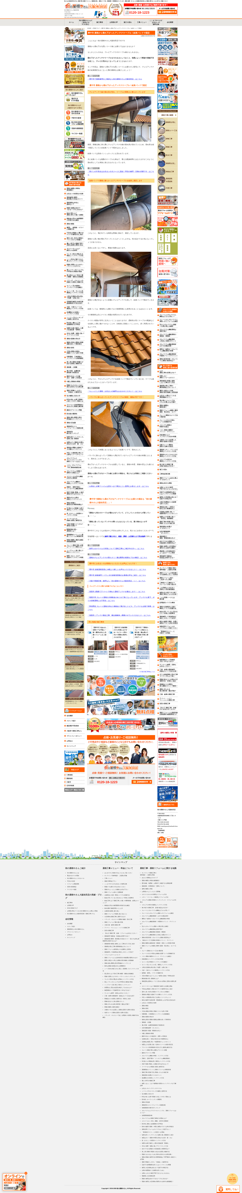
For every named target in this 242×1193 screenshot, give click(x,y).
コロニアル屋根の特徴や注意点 (166, 425)
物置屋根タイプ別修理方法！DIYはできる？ (167, 660)
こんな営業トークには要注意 (167, 598)
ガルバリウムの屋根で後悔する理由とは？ (74, 472)
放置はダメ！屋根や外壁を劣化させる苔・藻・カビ (157, 1137)
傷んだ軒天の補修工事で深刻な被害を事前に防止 (75, 244)
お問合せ (70, 741)
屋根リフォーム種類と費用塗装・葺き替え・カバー (169, 411)
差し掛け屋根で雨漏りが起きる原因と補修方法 (156, 1151)
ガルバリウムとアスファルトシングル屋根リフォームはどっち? (75, 459)
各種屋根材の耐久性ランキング (151, 1107)
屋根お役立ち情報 (166, 483)
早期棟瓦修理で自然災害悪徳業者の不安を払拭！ (75, 302)
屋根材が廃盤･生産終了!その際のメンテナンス (75, 448)
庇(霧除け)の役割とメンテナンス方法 (73, 313)
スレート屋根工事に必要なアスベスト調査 (154, 1050)
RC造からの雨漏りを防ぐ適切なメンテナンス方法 (75, 509)
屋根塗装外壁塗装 (169, 180)
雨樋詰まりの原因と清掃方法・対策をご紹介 (117, 998)
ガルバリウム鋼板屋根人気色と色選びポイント (168, 340)
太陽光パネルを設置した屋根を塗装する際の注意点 (119, 1009)
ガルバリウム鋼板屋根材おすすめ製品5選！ (168, 345)
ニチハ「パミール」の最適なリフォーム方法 (155, 897)
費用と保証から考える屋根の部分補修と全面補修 (119, 960)
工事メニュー (142, 22)
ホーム (71, 22)
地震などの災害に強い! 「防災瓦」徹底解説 (167, 517)
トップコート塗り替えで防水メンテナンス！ (75, 551)
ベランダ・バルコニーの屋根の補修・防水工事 (118, 919)
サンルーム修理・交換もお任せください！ (168, 665)
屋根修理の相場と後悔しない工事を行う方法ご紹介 (119, 943)
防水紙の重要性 (72, 414)
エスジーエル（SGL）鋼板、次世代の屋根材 (155, 1121)
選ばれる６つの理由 (73, 875)
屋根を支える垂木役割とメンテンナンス (74, 498)
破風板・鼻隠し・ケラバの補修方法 (152, 973)
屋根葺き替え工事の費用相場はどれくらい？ (168, 386)
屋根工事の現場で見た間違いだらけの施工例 (167, 522)
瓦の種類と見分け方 (73, 396)
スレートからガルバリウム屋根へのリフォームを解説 (169, 320)
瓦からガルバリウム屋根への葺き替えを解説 (168, 325)
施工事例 (99, 22)
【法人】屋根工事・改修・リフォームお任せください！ (121, 933)
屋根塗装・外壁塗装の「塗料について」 (154, 886)
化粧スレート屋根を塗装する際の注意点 (166, 445)
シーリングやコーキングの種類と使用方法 (75, 318)
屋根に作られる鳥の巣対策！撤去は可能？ (117, 1004)
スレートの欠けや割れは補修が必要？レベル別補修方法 (158, 953)
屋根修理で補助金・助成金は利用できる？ (167, 556)
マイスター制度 (71, 889)
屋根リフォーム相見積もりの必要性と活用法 (117, 949)
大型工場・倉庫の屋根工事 (112, 925)
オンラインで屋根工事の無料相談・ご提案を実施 (168, 568)
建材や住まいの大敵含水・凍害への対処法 (74, 377)
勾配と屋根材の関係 (73, 381)
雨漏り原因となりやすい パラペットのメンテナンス (119, 976)
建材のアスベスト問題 (74, 410)
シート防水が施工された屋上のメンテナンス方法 (75, 260)
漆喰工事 (169, 139)
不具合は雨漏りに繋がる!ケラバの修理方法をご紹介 (157, 989)
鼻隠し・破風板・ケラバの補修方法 (75, 228)
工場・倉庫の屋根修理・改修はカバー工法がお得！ (169, 670)
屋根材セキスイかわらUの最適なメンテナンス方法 (168, 455)
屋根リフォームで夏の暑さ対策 (113, 922)
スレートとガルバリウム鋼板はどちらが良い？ (168, 315)
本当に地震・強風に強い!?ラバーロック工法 (155, 1146)
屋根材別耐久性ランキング (73, 432)
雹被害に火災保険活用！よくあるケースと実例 (168, 552)
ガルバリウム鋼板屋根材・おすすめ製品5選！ (155, 916)
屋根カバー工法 (171, 130)
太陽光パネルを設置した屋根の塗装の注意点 (168, 440)
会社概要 (170, 22)
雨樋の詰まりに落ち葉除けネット (114, 1001)
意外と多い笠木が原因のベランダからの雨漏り (75, 238)
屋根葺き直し (171, 163)
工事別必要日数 (165, 474)
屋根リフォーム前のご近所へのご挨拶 (166, 578)
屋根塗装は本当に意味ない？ (73, 203)
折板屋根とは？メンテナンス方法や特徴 (168, 435)
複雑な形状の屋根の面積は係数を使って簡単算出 (156, 1019)
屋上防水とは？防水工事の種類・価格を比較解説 (75, 276)
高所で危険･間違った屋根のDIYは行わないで (155, 1064)
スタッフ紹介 (71, 721)
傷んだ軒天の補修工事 (148, 1080)
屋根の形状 (70, 347)
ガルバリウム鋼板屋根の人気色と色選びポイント (156, 934)
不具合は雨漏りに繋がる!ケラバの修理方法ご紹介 (75, 233)
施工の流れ (128, 22)
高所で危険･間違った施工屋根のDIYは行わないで (75, 493)
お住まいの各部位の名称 (75, 193)
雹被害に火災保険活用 (148, 1176)
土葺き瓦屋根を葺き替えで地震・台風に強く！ (75, 297)
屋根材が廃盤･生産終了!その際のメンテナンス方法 (157, 994)
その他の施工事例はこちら (147, 671)
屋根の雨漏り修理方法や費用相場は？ (75, 503)
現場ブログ (96, 28)
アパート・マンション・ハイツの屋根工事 (117, 927)
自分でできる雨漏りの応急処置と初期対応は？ (168, 542)
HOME (89, 28)
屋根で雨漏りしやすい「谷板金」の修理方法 (74, 391)
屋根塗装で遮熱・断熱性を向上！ (152, 1030)
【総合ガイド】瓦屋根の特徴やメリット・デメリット (158, 940)
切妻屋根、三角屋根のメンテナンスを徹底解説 (75, 357)
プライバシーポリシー (74, 736)
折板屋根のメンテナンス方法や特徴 (152, 959)
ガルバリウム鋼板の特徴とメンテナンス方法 (75, 482)
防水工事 (169, 155)
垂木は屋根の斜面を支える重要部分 (115, 966)
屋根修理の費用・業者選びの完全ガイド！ (75, 198)
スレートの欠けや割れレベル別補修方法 (167, 421)
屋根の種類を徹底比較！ (164, 406)
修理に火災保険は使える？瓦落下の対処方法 (169, 498)
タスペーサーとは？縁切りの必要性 (73, 249)
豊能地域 (69, 778)
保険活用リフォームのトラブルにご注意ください (169, 627)
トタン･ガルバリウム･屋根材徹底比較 (74, 466)
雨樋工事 (169, 147)
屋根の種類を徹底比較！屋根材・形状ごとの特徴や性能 (158, 943)
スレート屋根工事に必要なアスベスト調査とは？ (75, 546)
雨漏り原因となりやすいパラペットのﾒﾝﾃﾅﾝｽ (75, 265)
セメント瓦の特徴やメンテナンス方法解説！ (75, 286)
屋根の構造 (70, 224)
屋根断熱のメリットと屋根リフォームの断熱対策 (75, 535)
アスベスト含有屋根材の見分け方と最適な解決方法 (157, 1047)
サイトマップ (71, 746)
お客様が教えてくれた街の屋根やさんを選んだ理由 (82, 911)
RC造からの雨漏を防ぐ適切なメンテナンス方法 (156, 1061)
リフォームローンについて (112, 955)
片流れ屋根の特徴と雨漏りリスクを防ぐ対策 (75, 352)
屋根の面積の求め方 (73, 338)
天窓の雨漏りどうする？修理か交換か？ (75, 524)
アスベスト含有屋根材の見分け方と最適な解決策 (75, 405)
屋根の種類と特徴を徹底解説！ (73, 189)
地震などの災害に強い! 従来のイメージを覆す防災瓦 (157, 1044)
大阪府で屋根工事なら (74, 731)
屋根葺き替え (171, 122)
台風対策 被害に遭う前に (111, 911)
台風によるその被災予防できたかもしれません (169, 488)
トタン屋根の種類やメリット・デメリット (167, 430)
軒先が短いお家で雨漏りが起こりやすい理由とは (75, 400)
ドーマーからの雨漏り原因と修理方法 (74, 519)
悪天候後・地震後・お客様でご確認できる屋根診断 (157, 883)
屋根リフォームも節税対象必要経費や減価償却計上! (169, 713)
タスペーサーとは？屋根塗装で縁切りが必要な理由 (157, 986)
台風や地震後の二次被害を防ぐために (168, 502)
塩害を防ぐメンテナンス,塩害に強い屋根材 (75, 437)
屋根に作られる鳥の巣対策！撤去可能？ (168, 690)
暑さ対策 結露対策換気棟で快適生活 (73, 371)
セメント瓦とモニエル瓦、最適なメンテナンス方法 (157, 964)
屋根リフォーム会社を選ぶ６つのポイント (169, 478)
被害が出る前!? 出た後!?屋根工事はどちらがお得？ (169, 593)
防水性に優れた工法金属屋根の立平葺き (73, 323)
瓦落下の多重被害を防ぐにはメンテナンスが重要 (168, 493)
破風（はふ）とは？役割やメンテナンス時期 (75, 556)
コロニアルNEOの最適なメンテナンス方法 (168, 460)
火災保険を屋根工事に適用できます (115, 916)
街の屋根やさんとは (73, 873)
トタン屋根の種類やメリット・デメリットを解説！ (157, 956)
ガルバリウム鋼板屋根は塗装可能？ (168, 330)
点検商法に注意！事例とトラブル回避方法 (117, 895)
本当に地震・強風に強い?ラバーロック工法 (75, 334)
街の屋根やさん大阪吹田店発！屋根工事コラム (81, 913)
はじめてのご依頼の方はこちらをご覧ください (118, 873)
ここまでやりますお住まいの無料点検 (156, 22)
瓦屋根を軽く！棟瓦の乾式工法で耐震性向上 (155, 1039)
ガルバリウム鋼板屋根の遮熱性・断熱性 (168, 335)
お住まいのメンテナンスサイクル (152, 1088)
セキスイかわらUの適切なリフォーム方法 (154, 894)
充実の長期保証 (71, 886)
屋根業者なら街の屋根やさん (75, 929)
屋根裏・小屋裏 (72, 367)
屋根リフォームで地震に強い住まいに (115, 914)
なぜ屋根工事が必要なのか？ (168, 371)
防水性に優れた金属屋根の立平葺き (152, 1124)
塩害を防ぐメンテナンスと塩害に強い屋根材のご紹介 (158, 1135)
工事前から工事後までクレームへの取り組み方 (168, 583)
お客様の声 (114, 22)
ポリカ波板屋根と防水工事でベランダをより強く (169, 675)
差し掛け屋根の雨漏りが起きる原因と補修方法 (75, 362)
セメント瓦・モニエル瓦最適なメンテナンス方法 (75, 291)
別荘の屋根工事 (165, 703)
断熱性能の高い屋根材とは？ (72, 530)
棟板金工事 (170, 172)
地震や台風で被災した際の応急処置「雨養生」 (75, 328)
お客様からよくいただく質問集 (151, 891)
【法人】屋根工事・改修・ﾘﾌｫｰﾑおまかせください (169, 708)
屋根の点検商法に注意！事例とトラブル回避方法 (168, 607)
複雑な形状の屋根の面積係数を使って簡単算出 (75, 343)
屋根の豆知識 (71, 423)
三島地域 (69, 775)
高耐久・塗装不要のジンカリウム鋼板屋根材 (75, 487)
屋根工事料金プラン (110, 881)
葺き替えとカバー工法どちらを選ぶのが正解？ (168, 401)
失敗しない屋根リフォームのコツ (167, 376)
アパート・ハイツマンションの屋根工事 (167, 699)
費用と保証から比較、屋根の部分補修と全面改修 (169, 391)
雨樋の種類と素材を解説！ (112, 1007)
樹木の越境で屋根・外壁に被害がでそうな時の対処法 (169, 622)
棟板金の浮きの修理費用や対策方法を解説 (75, 219)
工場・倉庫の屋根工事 (167, 694)
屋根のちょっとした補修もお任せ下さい (116, 889)
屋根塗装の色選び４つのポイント (166, 527)
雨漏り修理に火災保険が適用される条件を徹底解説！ (158, 1181)
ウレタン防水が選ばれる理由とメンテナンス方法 (75, 254)
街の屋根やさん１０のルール (75, 878)
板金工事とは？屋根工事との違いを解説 (75, 214)
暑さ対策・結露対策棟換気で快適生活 (153, 1025)
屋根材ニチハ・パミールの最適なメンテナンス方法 (169, 450)
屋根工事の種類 (167, 115)
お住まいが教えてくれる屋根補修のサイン (168, 396)
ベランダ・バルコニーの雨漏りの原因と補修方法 (75, 281)
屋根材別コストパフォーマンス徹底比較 (75, 427)
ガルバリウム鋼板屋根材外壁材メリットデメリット (169, 354)
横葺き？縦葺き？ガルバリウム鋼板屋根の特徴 (169, 350)
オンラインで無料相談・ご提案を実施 (115, 875)
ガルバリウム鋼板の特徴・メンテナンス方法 (155, 1055)
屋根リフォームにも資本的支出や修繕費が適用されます (121, 957)
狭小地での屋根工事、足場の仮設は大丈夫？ (155, 907)
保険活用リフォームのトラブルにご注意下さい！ (156, 1129)
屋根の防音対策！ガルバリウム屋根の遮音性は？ (169, 359)
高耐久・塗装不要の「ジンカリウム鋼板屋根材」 (156, 1058)
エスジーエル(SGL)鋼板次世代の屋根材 (75, 477)
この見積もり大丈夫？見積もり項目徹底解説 (167, 588)
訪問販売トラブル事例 (167, 602)
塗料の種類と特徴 (167, 733)
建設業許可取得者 (73, 726)
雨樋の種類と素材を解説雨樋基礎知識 (75, 540)
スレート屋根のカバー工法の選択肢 (169, 416)
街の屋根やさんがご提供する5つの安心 (85, 22)
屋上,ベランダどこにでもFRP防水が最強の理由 (75, 270)
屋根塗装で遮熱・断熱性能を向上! (167, 537)
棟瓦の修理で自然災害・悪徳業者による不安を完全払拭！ (159, 1000)
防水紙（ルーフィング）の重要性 (152, 1099)
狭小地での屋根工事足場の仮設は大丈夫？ (167, 465)
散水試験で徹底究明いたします (113, 908)
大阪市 (68, 782)
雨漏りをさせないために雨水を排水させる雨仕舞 (75, 386)
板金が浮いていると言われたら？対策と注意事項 (169, 612)
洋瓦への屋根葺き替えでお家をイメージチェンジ (75, 453)
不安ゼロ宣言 (71, 881)
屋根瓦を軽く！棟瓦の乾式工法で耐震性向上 (167, 507)
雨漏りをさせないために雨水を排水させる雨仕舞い (157, 1154)
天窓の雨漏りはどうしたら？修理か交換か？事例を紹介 (158, 976)
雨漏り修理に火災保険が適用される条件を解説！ (168, 547)
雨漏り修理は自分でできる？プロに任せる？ (75, 208)
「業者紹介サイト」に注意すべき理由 (167, 632)
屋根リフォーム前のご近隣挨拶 (113, 892)
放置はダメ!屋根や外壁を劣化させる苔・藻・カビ (75, 443)
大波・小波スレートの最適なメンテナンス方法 (75, 307)
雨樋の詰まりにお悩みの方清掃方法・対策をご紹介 (169, 680)
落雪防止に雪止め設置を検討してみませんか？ (118, 987)
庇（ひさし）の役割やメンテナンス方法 (75, 514)
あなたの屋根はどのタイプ (150, 877)
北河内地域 (70, 785)
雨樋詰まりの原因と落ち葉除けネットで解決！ (169, 685)
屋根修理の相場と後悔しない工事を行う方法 (167, 381)
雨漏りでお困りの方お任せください (115, 886)
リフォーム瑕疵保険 (73, 884)
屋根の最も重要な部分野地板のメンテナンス (74, 418)
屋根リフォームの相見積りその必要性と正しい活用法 (169, 573)
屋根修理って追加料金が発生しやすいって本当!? (168, 617)
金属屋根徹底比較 (147, 1115)
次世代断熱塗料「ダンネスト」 (165, 532)
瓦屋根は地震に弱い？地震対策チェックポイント (169, 512)
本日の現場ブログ (72, 908)
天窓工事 (169, 188)
